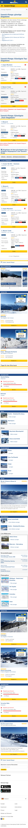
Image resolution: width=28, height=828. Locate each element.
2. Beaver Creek (6, 87)
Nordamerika (3, 66)
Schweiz (2, 395)
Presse (2, 810)
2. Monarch (4, 186)
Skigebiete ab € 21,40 (7, 40)
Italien (2, 688)
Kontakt (3, 804)
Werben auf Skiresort (6, 813)
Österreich (3, 378)
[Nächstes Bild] (26, 279)
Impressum (3, 807)
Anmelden (3, 769)
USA (8, 66)
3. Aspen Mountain (7, 208)
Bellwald (3, 393)
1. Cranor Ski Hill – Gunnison (10, 164)
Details (14, 83)
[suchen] (26, 2)
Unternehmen (18, 807)
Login (16, 810)
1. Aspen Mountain (6, 65)
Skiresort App (4, 783)
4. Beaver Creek (6, 230)
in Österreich (10, 353)
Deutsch (6, 798)
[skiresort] (14, 2)
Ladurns (3, 686)
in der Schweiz (10, 318)
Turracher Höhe (5, 703)
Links (16, 804)
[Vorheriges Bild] (2, 279)
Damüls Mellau (5, 377)
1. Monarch (4, 122)
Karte (3, 156)
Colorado (11, 66)
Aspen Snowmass (17, 66)
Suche (9, 156)
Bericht (13, 389)
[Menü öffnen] (2, 2)
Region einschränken (19, 156)
